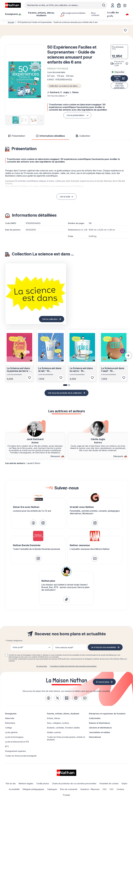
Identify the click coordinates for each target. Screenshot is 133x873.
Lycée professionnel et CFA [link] (17, 742)
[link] (33, 523)
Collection (84, 135)
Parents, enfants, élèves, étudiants (63, 713)
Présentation (18, 135)
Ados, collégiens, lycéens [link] (58, 723)
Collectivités (95, 718)
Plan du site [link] (11, 783)
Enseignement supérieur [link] (15, 751)
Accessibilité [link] (14, 789)
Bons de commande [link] (68, 789)
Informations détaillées (52, 135)
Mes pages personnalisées (73, 13)
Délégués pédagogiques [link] (33, 789)
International (95, 737)
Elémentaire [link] (10, 723)
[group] (15, 120)
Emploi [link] (124, 783)
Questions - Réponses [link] (89, 789)
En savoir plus (41, 666)
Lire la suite (65, 196)
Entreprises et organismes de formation (107, 713)
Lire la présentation (75, 115)
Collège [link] (8, 728)
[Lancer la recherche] (103, 5)
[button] (24, 80)
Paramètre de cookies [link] (109, 783)
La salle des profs (113, 14)
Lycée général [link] (11, 732)
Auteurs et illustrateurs (99, 723)
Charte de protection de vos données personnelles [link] (74, 783)
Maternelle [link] (9, 718)
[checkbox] (6, 655)
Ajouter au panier (117, 78)
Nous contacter (95, 14)
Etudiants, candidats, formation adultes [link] (63, 728)
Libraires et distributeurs (100, 728)
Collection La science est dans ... (64, 86)
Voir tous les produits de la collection (65, 393)
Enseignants (10, 713)
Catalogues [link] (52, 789)
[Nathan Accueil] (13, 5)
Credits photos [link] (42, 783)
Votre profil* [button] (18, 647)
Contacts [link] (120, 789)
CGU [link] (105, 789)
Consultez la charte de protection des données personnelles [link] (73, 666)
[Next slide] (41, 120)
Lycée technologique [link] (14, 737)
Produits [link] (66, 795)
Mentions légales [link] (26, 783)
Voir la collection (50, 319)
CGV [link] (112, 789)
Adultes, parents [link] (54, 732)
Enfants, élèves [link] (53, 718)
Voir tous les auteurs (56, 96)
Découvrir (55, 456)
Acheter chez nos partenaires (119, 86)
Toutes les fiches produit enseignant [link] (20, 756)
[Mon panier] (119, 5)
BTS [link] (7, 746)
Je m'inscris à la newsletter (103, 647)
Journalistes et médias (99, 732)
